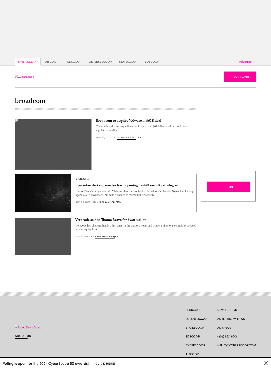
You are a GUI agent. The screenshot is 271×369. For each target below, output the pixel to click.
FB (219, 354)
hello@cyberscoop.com (236, 345)
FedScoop (73, 61)
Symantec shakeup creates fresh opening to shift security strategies (127, 185)
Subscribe (242, 77)
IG (239, 354)
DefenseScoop (100, 61)
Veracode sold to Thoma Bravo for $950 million (110, 219)
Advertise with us (231, 319)
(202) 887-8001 (227, 336)
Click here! (105, 363)
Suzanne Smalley (129, 137)
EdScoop (152, 61)
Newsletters (227, 310)
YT (246, 354)
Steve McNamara (109, 201)
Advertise (245, 61)
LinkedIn (233, 354)
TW (226, 354)
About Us (23, 336)
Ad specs (224, 327)
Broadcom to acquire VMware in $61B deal (128, 120)
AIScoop (51, 61)
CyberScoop (28, 62)
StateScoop (128, 61)
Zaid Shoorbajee (106, 236)
